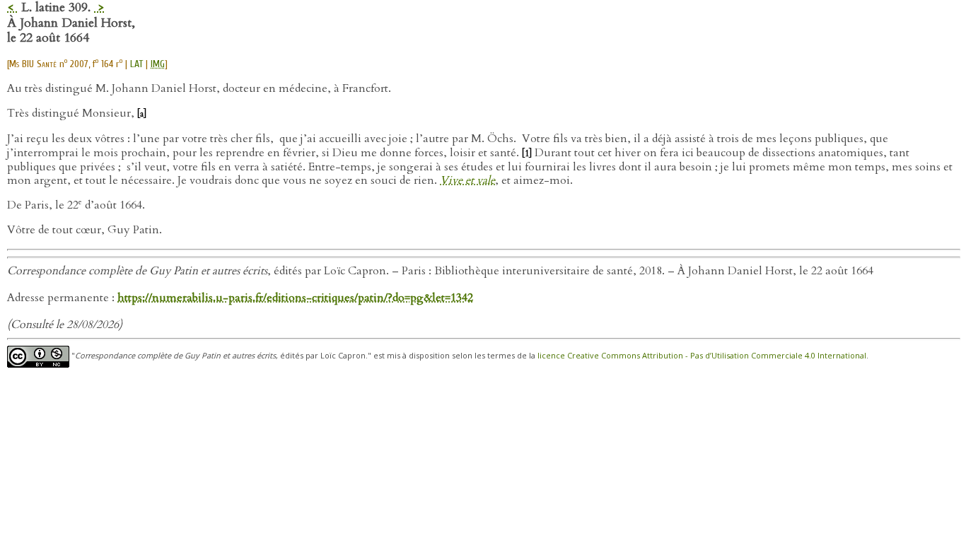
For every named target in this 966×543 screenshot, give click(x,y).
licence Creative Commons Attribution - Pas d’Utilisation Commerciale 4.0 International (701, 355)
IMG (158, 64)
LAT (136, 64)
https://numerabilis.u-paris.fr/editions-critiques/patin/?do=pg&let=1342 (295, 297)
